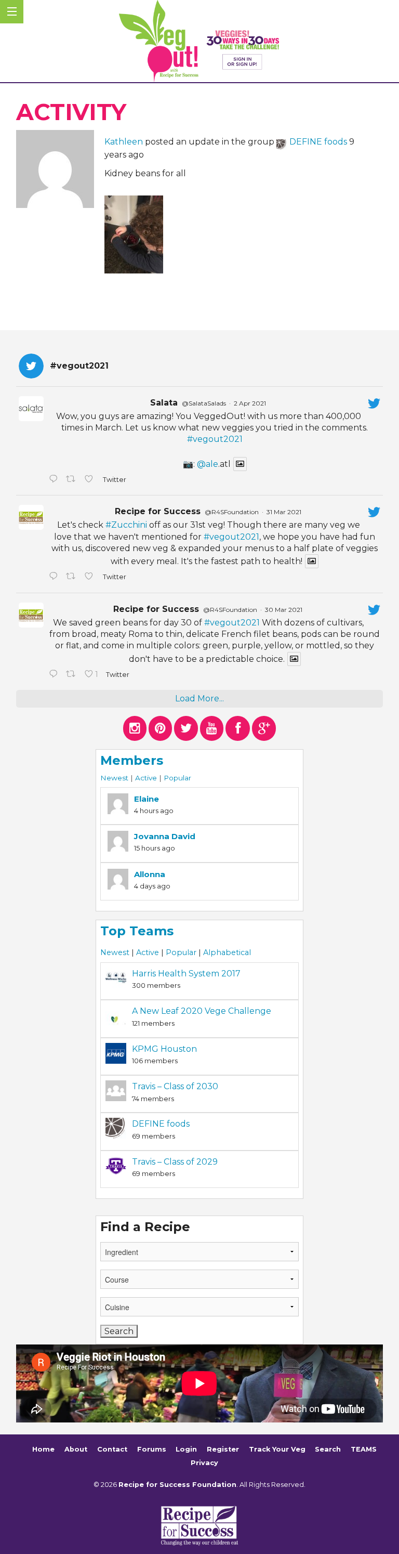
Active (146, 778)
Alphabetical (227, 952)
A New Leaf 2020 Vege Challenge (201, 1011)
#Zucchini (126, 525)
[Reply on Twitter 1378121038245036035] (54, 480)
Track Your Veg (277, 1450)
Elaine (146, 799)
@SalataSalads (204, 403)
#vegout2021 (215, 439)
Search (328, 1450)
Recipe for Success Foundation (177, 1484)
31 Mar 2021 (284, 512)
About (75, 1450)
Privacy (204, 1463)
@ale (207, 464)
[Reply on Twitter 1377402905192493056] (54, 577)
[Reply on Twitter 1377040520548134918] (54, 675)
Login (186, 1450)
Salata (164, 403)
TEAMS (364, 1450)
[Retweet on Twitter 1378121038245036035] (72, 480)
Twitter (114, 480)
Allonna (149, 874)
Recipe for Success (158, 511)
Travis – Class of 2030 (175, 1086)
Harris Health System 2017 (186, 973)
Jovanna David (164, 836)
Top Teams (137, 930)
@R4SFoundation (232, 512)
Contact (112, 1450)
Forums (151, 1450)
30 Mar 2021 (283, 609)
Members (131, 760)
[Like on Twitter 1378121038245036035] (91, 480)
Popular (177, 778)
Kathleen (123, 142)
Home (43, 1450)
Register (223, 1450)
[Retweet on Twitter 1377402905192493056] (72, 577)
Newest (114, 778)
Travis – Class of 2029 (175, 1162)
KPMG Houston (164, 1049)
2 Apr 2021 (250, 403)
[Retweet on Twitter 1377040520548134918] (72, 675)
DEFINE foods (318, 142)
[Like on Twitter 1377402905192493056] (91, 577)
